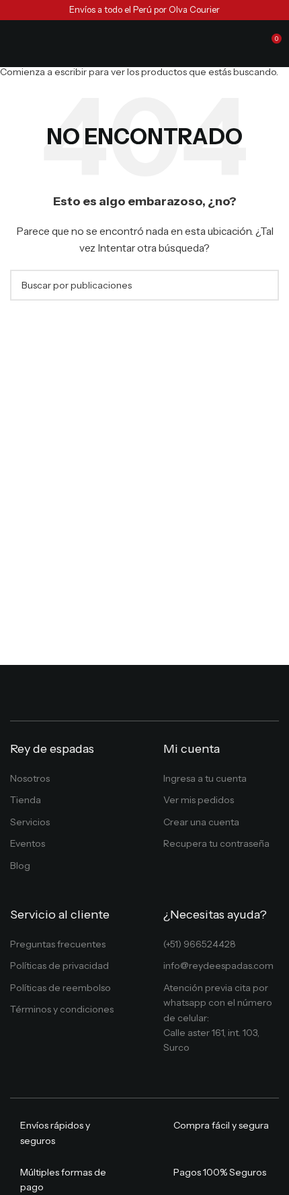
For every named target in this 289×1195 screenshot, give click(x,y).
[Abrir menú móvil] (15, 43)
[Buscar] (246, 43)
